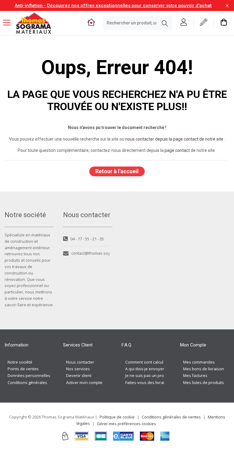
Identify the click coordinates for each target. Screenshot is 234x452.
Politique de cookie (117, 417)
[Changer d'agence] (91, 23)
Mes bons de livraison (203, 368)
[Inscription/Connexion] (183, 23)
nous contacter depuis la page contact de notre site (174, 139)
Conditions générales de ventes (37, 382)
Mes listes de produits (203, 382)
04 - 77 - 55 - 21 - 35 (87, 239)
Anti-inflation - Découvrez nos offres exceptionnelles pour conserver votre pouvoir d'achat (113, 5)
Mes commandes (199, 362)
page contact (177, 150)
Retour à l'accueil (117, 171)
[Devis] (203, 23)
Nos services (78, 368)
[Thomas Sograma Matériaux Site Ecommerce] (33, 23)
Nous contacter (80, 362)
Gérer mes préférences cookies (126, 423)
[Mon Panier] (224, 23)
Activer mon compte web (88, 382)
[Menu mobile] (9, 22)
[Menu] (9, 23)
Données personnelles (29, 375)
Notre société (20, 362)
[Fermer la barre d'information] (227, 5)
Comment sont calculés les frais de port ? (163, 362)
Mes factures (195, 375)
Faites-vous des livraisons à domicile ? (160, 382)
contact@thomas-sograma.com (90, 253)
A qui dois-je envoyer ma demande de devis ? (167, 368)
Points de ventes (23, 368)
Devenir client (78, 375)
